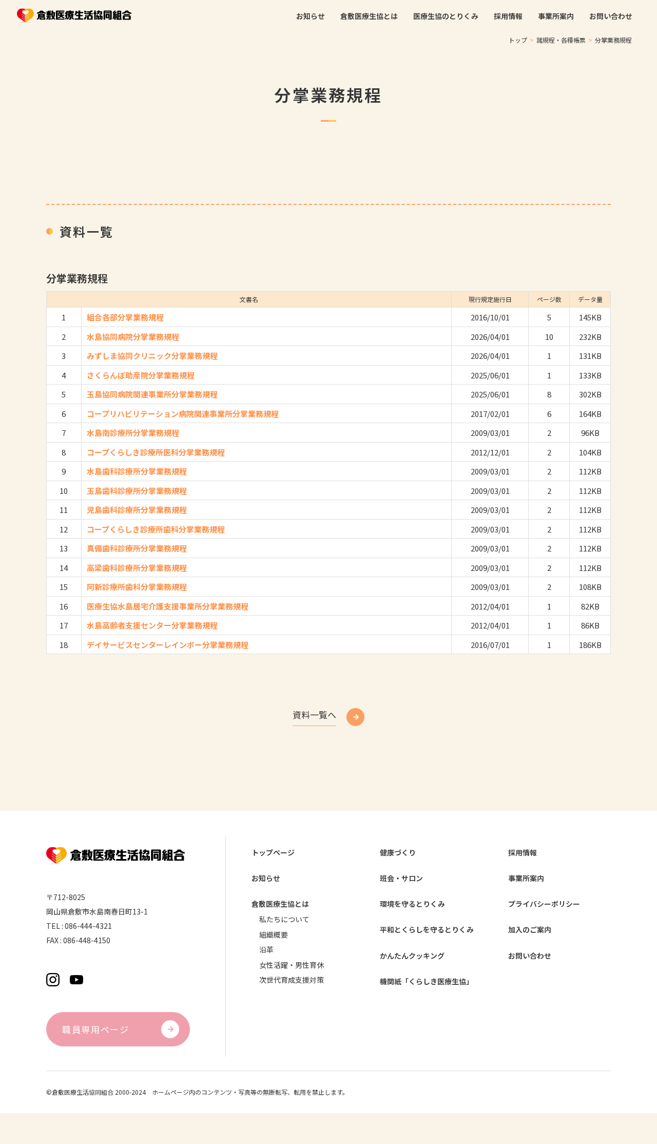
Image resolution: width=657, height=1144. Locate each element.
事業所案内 (526, 878)
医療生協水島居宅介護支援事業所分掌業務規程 (167, 606)
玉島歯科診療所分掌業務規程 (137, 490)
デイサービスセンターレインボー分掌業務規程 (167, 644)
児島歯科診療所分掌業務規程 (137, 509)
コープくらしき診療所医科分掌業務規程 (156, 452)
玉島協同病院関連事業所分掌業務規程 (152, 394)
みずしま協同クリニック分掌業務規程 (152, 355)
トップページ (273, 852)
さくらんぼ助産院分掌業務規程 (141, 375)
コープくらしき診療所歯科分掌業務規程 (156, 529)
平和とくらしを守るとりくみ (427, 930)
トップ (518, 39)
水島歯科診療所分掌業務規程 (137, 471)
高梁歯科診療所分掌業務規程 (137, 567)
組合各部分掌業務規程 (125, 317)
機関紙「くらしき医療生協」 (426, 981)
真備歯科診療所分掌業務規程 (137, 548)
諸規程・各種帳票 (561, 39)
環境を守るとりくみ (412, 904)
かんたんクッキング (412, 956)
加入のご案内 (529, 930)
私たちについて (284, 919)
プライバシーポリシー (544, 904)
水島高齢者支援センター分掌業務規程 (152, 625)
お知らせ (266, 878)
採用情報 (522, 852)
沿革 (266, 950)
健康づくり (398, 852)
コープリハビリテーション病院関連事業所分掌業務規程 (183, 413)
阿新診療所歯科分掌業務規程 (137, 586)
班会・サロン (401, 878)
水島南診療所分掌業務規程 (133, 432)
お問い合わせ (529, 956)
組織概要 (273, 935)
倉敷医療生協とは (280, 904)
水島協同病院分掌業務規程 (133, 336)
